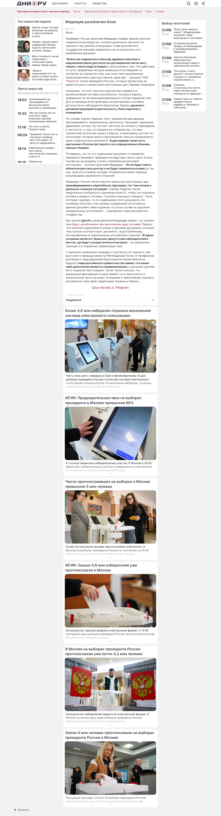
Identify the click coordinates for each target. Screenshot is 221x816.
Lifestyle (80, 3)
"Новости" (72, 81)
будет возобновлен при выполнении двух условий (106, 224)
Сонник (160, 11)
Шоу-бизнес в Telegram (110, 287)
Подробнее (73, 300)
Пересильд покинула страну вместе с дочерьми (113, 11)
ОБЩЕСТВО (100, 3)
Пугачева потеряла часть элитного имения (43, 11)
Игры (149, 11)
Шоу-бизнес (60, 3)
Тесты (76, 11)
